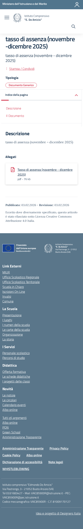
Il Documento (15, 115)
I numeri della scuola (16, 324)
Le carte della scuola (16, 329)
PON (5, 427)
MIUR (6, 272)
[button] (41, 95)
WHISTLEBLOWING (15, 468)
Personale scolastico (16, 353)
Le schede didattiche (16, 376)
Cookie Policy (11, 455)
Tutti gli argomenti (14, 417)
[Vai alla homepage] (17, 17)
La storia (8, 339)
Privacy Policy (59, 448)
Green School (11, 432)
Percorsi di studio (13, 357)
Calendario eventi (14, 404)
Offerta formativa (14, 371)
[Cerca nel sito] (73, 27)
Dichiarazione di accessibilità (22, 462)
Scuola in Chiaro (13, 286)
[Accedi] (77, 4)
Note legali (55, 462)
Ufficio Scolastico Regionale (20, 277)
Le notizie (8, 395)
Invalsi (6, 296)
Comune (7, 301)
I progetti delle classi (16, 381)
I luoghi (7, 320)
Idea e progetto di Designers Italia (58, 513)
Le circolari (9, 400)
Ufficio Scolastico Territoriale (21, 281)
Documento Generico (21, 85)
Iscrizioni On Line (13, 291)
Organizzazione (12, 334)
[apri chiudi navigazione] (6, 17)
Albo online (10, 409)
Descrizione (13, 108)
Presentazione (12, 315)
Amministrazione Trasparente (22, 437)
